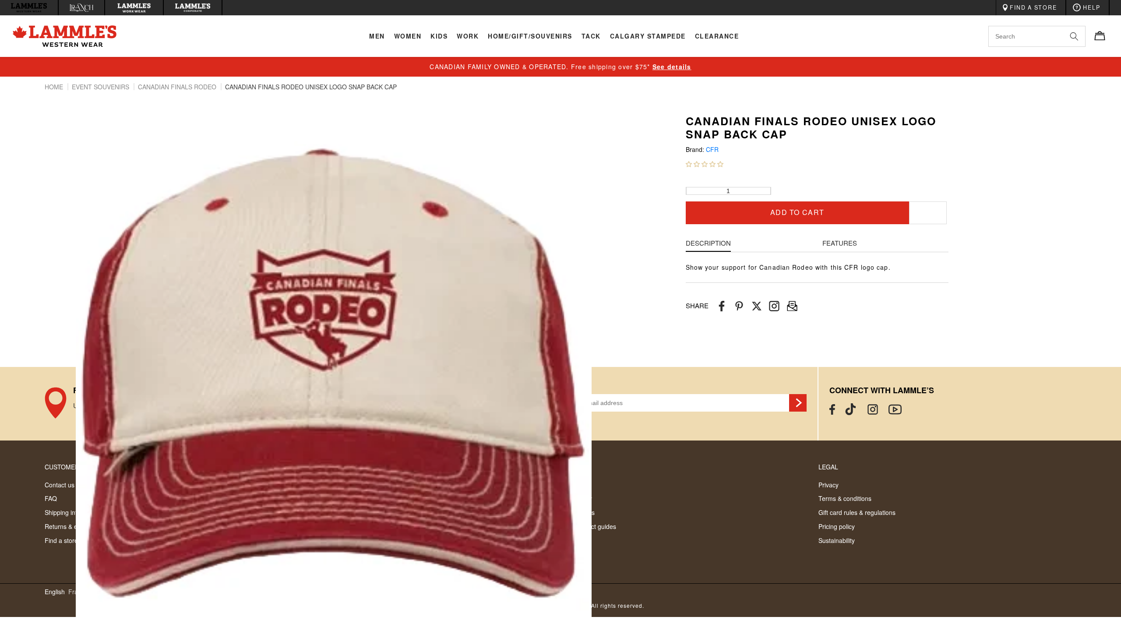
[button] (704, 163)
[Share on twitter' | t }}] (756, 305)
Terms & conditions (844, 498)
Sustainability (836, 540)
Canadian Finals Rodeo (178, 86)
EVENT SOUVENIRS (101, 86)
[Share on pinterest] (739, 305)
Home (55, 86)
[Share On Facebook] (721, 305)
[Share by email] (774, 305)
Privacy (828, 484)
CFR (712, 149)
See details (671, 66)
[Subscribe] (798, 403)
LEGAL (828, 466)
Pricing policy (836, 526)
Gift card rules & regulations (856, 512)
